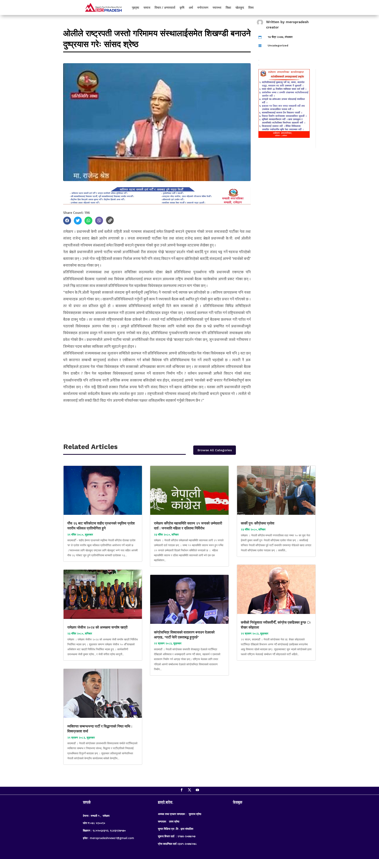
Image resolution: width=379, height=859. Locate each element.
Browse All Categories (214, 450)
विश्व (251, 7)
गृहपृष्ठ (135, 7)
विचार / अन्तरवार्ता (165, 7)
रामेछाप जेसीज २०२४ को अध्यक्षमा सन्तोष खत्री (97, 627)
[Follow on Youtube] (197, 790)
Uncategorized (278, 45)
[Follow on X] (189, 790)
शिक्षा (228, 7)
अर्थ (191, 7)
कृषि (182, 7)
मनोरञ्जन (202, 7)
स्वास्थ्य (217, 7)
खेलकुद (239, 7)
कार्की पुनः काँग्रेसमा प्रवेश (258, 523)
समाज (147, 7)
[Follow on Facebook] (181, 790)
